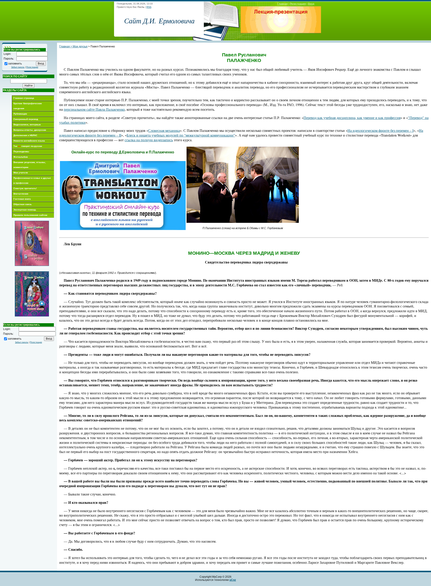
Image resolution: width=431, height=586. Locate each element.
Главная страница (23, 98)
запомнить (15, 63)
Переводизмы (21, 151)
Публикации (20, 114)
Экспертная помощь (24, 209)
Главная (282, 3)
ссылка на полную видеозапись (149, 139)
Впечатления (20, 193)
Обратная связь (22, 204)
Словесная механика (164, 130)
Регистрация (298, 3)
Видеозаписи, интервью (27, 124)
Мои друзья (80, 46)
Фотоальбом (20, 157)
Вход (311, 3)
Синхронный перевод (25, 119)
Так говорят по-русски (27, 146)
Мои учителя (20, 172)
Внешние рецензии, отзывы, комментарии (29, 164)
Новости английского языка (29, 140)
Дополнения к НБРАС (25, 135)
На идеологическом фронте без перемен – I (380, 130)
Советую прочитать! (25, 188)
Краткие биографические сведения (27, 106)
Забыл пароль (17, 67)
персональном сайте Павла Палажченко (94, 109)
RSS (148, 7)
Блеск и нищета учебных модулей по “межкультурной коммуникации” (181, 135)
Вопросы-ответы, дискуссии (29, 130)
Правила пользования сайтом (30, 215)
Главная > (66, 46)
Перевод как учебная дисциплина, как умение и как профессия (351, 117)
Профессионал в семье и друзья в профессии (32, 180)
